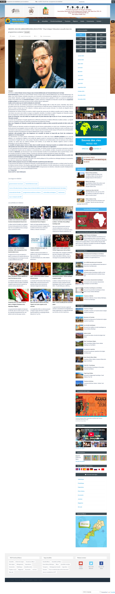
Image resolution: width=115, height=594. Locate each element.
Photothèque (81, 483)
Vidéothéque (81, 479)
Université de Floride (15, 192)
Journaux (80, 499)
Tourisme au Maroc (30, 561)
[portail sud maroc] (16, 21)
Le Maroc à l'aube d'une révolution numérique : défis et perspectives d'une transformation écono (17, 250)
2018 (101, 38)
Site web (80, 507)
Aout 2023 (80, 83)
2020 (81, 38)
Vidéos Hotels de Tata (91, 199)
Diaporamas (81, 487)
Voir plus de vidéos (80, 448)
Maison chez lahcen (90, 181)
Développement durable (55, 567)
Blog (23, 580)
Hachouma (61, 192)
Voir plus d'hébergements (91, 209)
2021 (101, 34)
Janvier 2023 (81, 55)
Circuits (91, 169)
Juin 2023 (80, 75)
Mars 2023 (80, 63)
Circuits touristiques (56, 21)
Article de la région (19, 561)
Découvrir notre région (92, 474)
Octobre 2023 (81, 91)
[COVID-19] (91, 145)
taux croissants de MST (15, 197)
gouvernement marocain (16, 183)
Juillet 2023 (80, 79)
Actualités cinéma (28, 567)
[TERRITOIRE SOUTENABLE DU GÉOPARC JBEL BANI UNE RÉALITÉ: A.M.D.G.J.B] (91, 112)
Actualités (45, 21)
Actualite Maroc (46, 561)
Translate (112, 592)
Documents (80, 495)
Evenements (90, 21)
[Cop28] (91, 128)
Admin (13, 36)
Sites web (11, 572)
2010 (91, 50)
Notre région (12, 564)
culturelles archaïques (49, 192)
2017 (81, 42)
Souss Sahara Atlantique (48, 564)
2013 (91, 46)
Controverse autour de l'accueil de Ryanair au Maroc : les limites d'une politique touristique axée (62, 221)
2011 (81, 50)
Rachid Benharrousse (31, 183)
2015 (101, 42)
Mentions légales (28, 580)
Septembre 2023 (82, 87)
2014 (81, 46)
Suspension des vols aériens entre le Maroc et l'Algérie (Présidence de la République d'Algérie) (17, 304)
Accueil (12, 580)
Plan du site (17, 580)
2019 (91, 38)
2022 (91, 34)
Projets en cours (12, 569)
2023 (81, 34)
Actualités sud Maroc (56, 561)
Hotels (82, 21)
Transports (45, 567)
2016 (91, 42)
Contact (99, 21)
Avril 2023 (80, 67)
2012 (101, 46)
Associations (28, 564)
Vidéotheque (19, 567)
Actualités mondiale (65, 564)
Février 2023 (81, 59)
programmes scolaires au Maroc (32, 192)
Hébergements (80, 169)
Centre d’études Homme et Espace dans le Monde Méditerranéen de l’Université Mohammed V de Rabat (37, 188)
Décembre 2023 (81, 99)
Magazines (80, 503)
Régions (75, 21)
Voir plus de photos (80, 461)
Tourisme (67, 21)
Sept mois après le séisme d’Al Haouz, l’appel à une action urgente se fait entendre (39, 304)
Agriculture (64, 567)
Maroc (57, 564)
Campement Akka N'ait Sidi (92, 190)
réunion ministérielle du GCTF (49, 572)
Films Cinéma (81, 491)
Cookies (35, 580)
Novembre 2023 (81, 95)
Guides (101, 169)
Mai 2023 (80, 71)
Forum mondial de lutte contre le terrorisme (59, 569)
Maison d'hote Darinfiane (91, 172)
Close (35, 20)
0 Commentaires (47, 36)
